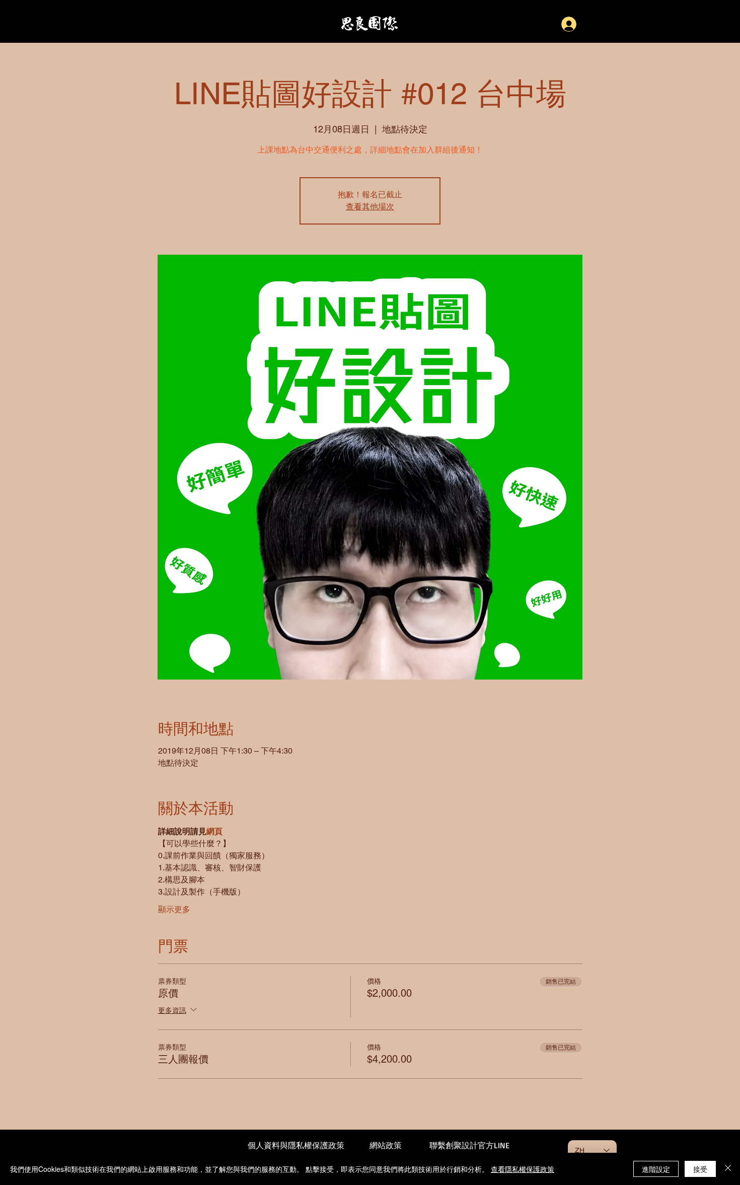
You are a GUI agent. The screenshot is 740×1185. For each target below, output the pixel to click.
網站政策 (385, 1145)
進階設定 (656, 1169)
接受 (700, 1169)
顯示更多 (174, 909)
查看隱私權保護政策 (522, 1169)
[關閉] (728, 1169)
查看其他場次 (370, 207)
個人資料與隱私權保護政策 (296, 1145)
